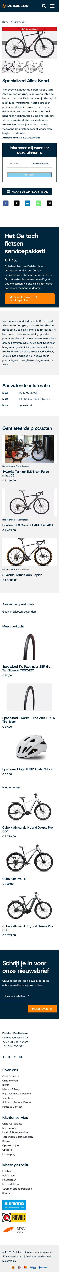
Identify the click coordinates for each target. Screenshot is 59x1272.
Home (5, 21)
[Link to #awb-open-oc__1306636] (44, 6)
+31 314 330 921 (13, 1046)
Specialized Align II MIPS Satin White (27, 769)
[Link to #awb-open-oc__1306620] (52, 6)
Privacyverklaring (13, 1256)
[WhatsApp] (38, 203)
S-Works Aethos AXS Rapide (22, 575)
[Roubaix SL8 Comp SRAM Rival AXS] (29, 489)
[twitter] (9, 1057)
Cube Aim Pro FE (14, 879)
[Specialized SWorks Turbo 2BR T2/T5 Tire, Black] (29, 684)
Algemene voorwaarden (39, 1252)
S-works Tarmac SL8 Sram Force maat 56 (25, 473)
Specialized (25, 405)
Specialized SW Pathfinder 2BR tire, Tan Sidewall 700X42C (26, 668)
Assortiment (17, 21)
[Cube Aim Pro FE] (29, 845)
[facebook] (3, 1057)
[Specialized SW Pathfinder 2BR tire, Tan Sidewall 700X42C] (29, 633)
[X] (16, 203)
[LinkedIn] (27, 203)
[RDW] (14, 1226)
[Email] (49, 203)
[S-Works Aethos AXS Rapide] (30, 539)
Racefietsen (8, 466)
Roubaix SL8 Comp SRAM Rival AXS (27, 525)
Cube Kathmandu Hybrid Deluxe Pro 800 (27, 829)
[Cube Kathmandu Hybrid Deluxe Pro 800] (29, 794)
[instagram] (15, 1057)
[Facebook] (5, 203)
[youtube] (21, 1057)
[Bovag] (14, 1214)
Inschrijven (29, 175)
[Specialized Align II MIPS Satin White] (29, 736)
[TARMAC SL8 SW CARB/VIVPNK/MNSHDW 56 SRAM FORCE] (29, 436)
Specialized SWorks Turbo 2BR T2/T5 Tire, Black (28, 720)
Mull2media (9, 1261)
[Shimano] (14, 1201)
